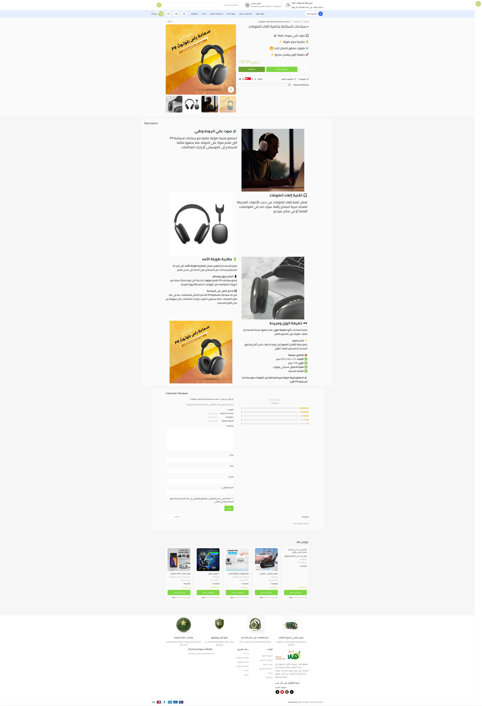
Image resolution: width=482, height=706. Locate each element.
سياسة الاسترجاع (243, 666)
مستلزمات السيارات (266, 660)
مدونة (246, 674)
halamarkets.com (295, 702)
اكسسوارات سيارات (183, 577)
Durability (229, 417)
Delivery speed (227, 421)
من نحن (246, 653)
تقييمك (229, 409)
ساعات (270, 673)
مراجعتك (229, 425)
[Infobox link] (291, 630)
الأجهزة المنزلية (267, 655)
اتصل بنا (246, 670)
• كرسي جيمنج (214, 573)
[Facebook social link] (255, 79)
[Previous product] (172, 21)
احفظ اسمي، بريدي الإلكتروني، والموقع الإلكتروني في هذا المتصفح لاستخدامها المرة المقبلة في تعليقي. (201, 500)
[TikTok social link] (277, 692)
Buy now (252, 69)
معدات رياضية (268, 664)
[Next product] (167, 21)
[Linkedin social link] (243, 79)
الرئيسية (306, 21)
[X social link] (252, 79)
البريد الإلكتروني (226, 487)
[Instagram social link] (287, 692)
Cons (231, 465)
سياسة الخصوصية (242, 657)
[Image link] (287, 653)
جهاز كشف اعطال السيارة (180, 573)
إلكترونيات (296, 21)
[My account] (184, 13)
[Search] (159, 5)
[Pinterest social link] (282, 692)
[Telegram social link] (240, 79)
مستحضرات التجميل (266, 668)
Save (246, 79)
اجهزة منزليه (244, 577)
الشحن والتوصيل (243, 661)
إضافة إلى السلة (281, 69)
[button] (295, 592)
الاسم (230, 476)
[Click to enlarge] (231, 89)
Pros (231, 455)
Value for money (226, 413)
